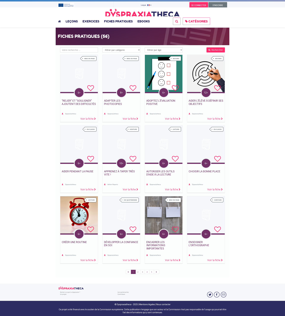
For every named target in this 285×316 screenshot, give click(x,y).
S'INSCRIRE (218, 5)
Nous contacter (163, 304)
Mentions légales (147, 304)
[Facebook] (217, 294)
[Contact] (223, 294)
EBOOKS (143, 21)
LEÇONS (72, 21)
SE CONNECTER (198, 5)
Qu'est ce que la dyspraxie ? (70, 292)
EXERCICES (91, 21)
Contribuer (121, 294)
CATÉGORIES (198, 21)
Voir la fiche (87, 118)
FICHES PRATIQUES (118, 21)
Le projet (63, 294)
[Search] (176, 21)
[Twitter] (210, 294)
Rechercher (217, 49)
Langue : (144, 5)
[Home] (60, 21)
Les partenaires (123, 292)
